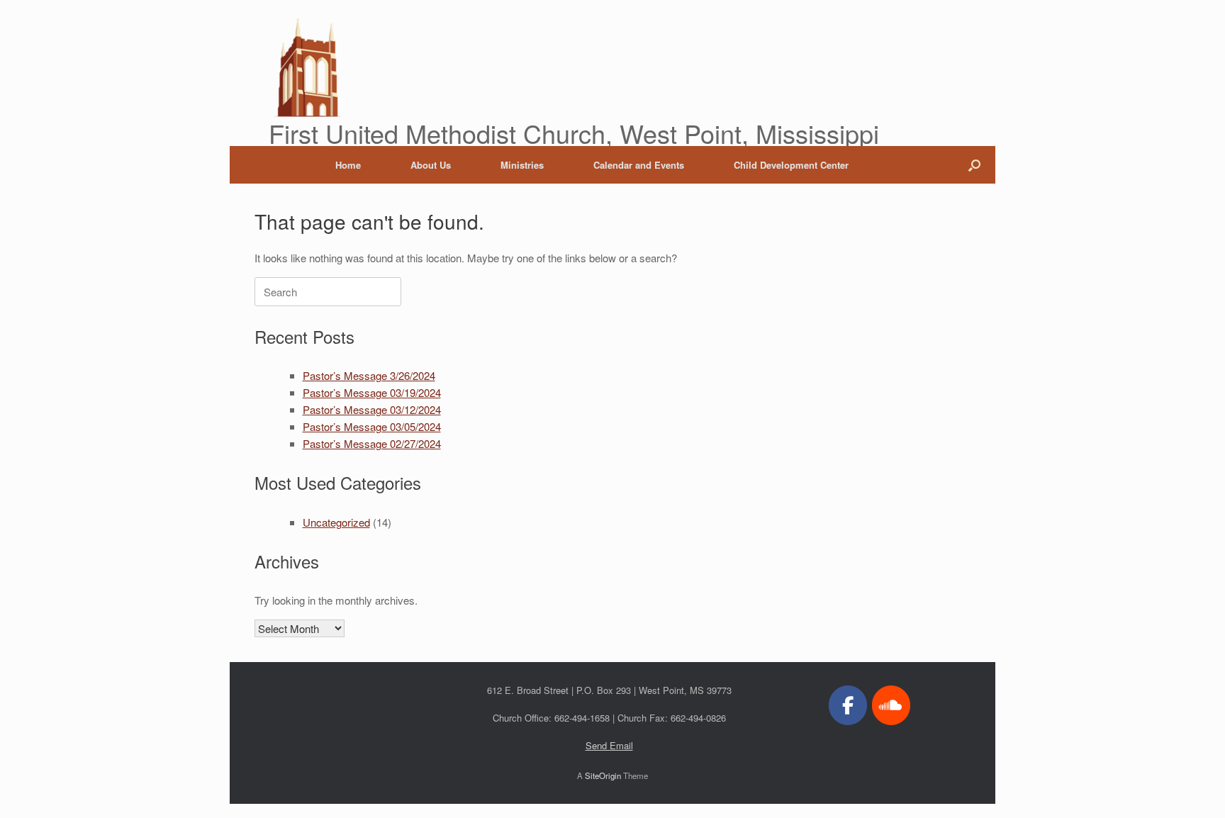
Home (348, 165)
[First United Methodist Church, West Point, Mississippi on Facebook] (848, 705)
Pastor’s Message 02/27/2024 (372, 443)
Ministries (522, 165)
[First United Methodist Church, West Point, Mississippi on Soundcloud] (891, 705)
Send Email (609, 745)
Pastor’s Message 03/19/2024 (372, 392)
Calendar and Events (638, 165)
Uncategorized (336, 522)
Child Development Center (791, 165)
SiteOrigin (603, 775)
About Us (430, 165)
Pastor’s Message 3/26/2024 (369, 375)
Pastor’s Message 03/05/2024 (372, 426)
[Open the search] (974, 165)
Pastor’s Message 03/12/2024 (372, 409)
